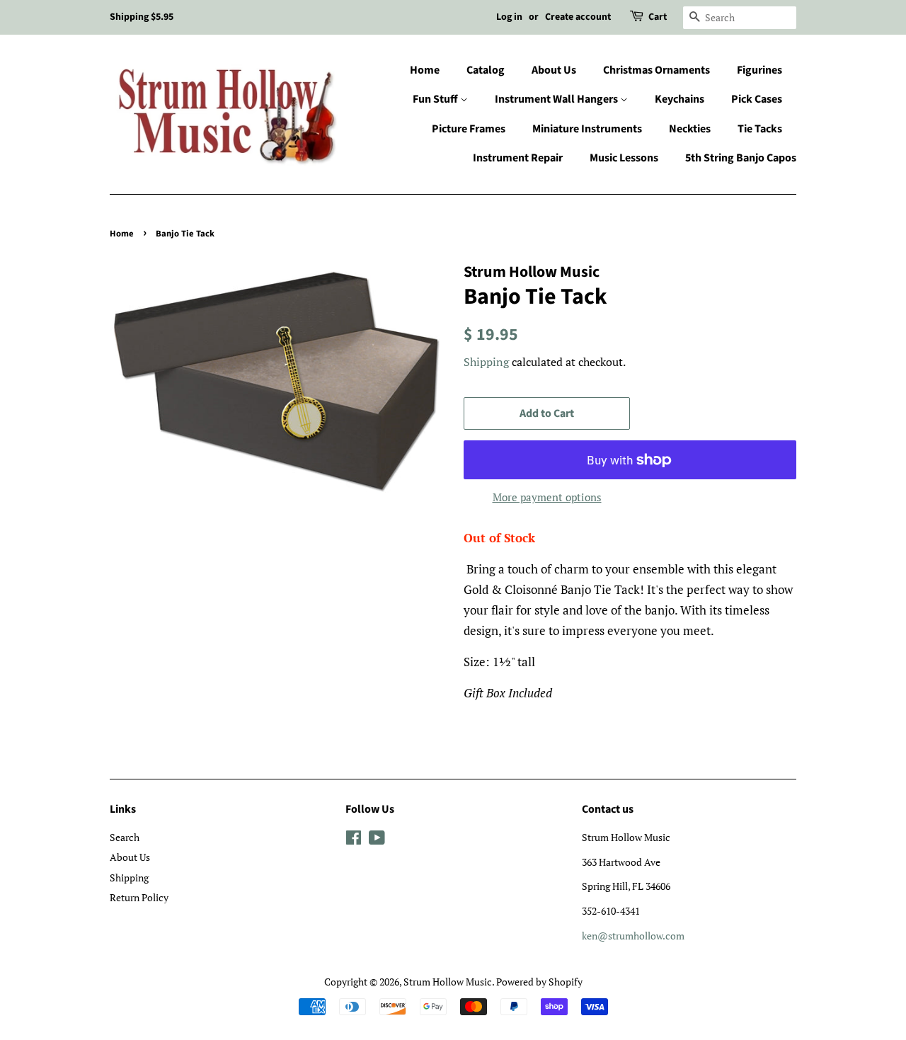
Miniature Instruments (587, 129)
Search (124, 837)
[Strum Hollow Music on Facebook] (353, 840)
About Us (554, 70)
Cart (657, 17)
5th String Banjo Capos (740, 158)
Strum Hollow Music (447, 981)
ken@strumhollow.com (633, 935)
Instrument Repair (518, 158)
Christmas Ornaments (656, 70)
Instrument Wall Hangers (557, 99)
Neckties (690, 129)
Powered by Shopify (539, 981)
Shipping (486, 362)
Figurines (759, 70)
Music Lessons (624, 158)
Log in (509, 17)
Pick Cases (756, 99)
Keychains (679, 99)
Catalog (485, 70)
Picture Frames (468, 129)
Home (425, 70)
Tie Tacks (760, 129)
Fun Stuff (436, 99)
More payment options (547, 497)
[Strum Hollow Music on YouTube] (377, 840)
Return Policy (139, 897)
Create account (578, 17)
